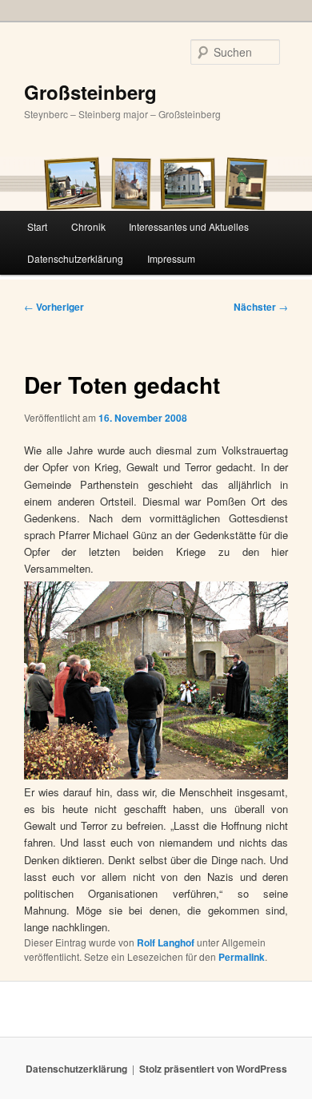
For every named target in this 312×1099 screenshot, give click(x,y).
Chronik (88, 226)
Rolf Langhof (165, 942)
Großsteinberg (90, 91)
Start (37, 226)
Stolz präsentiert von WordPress (213, 1068)
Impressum (171, 258)
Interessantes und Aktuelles (189, 226)
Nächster (261, 307)
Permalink (241, 957)
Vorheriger (54, 307)
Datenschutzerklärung (75, 258)
